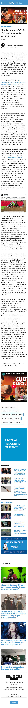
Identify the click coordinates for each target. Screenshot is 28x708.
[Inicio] (16, 3)
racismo (4, 418)
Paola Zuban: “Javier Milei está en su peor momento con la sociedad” (20, 481)
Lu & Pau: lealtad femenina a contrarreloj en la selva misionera (19, 524)
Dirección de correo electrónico (14, 696)
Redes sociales (6, 414)
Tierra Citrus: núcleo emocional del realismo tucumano (20, 531)
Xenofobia (18, 418)
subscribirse (14, 679)
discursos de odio (17, 414)
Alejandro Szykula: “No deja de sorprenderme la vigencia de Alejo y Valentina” (13, 587)
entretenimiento (7, 411)
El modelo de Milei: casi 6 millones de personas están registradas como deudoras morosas (20, 471)
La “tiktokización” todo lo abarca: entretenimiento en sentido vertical (20, 508)
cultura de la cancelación (9, 407)
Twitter (16, 411)
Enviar (14, 702)
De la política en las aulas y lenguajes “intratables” (12, 668)
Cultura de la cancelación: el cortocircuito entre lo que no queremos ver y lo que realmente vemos (13, 615)
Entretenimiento (6, 26)
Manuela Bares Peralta (16, 422)
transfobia (5, 422)
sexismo (10, 418)
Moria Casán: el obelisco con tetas (19, 514)
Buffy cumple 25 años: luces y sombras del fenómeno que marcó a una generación (13, 642)
